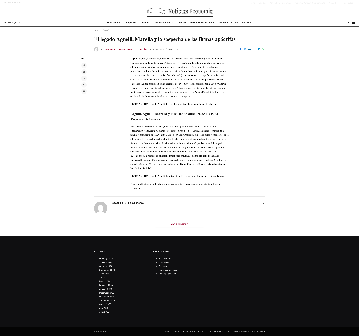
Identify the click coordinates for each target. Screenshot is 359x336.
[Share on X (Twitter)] (245, 49)
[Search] (349, 22)
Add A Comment (179, 224)
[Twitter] (84, 72)
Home (252, 3)
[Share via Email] (254, 49)
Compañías (130, 22)
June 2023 (104, 312)
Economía (145, 22)
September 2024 (107, 270)
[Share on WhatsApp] (263, 49)
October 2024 (105, 266)
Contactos (348, 3)
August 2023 (105, 304)
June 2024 (104, 273)
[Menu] (353, 22)
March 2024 (104, 281)
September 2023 (107, 300)
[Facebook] (84, 65)
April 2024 (104, 277)
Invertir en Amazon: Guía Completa (309, 3)
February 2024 (106, 285)
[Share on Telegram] (258, 49)
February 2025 (106, 258)
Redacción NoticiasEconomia (117, 49)
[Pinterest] (84, 85)
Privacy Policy (334, 3)
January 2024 (105, 289)
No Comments (158, 49)
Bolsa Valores (113, 22)
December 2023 (106, 293)
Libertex (262, 3)
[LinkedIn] (84, 78)
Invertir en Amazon (228, 22)
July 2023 (103, 308)
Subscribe (247, 22)
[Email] (84, 91)
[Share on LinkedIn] (249, 49)
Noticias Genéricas (164, 22)
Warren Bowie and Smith (280, 3)
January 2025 (105, 262)
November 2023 (106, 296)
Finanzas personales (168, 270)
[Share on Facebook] (240, 49)
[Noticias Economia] (179, 12)
